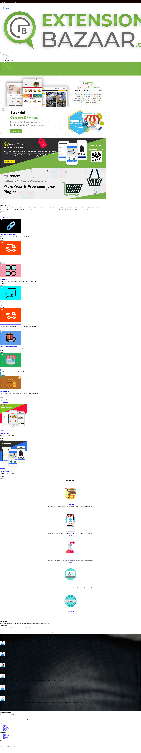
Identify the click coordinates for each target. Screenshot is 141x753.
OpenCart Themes (70, 531)
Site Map (4, 730)
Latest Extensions (6, 217)
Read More (2, 211)
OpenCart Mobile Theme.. (5, 471)
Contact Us (5, 729)
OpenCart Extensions (70, 504)
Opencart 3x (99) (8, 65)
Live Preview (2, 430)
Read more (70, 508)
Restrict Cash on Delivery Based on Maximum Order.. (10, 324)
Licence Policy (5, 726)
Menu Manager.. (3, 279)
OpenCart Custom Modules (70, 558)
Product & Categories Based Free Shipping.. (8, 346)
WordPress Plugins (6, 735)
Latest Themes (5, 402)
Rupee (7, 55)
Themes (4, 736)
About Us (4, 725)
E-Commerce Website (70, 584)
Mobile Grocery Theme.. (5, 433)
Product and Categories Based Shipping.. (8, 256)
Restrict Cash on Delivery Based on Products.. (9, 301)
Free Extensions (5, 737)
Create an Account (6, 8)
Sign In (4, 7)
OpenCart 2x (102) (8, 66)
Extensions (4, 734)
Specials (4, 738)
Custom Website (70, 611)
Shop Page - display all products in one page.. (8, 368)
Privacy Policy (5, 727)
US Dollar (7, 57)
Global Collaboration (6, 728)
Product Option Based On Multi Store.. (7, 234)
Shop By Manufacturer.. (5, 391)
